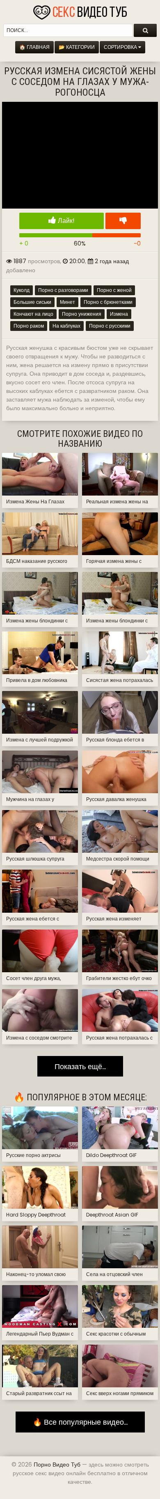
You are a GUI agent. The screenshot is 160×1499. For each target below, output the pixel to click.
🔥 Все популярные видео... (80, 1422)
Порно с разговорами (63, 290)
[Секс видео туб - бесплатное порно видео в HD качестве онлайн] (80, 10)
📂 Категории (77, 47)
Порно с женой (114, 290)
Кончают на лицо (33, 313)
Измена (119, 313)
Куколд (22, 290)
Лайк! (65, 220)
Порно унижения (81, 313)
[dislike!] (123, 221)
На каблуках (66, 325)
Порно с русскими (109, 325)
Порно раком (29, 325)
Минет (67, 301)
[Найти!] (145, 30)
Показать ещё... (80, 1066)
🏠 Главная (34, 47)
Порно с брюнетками (108, 301)
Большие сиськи (32, 301)
